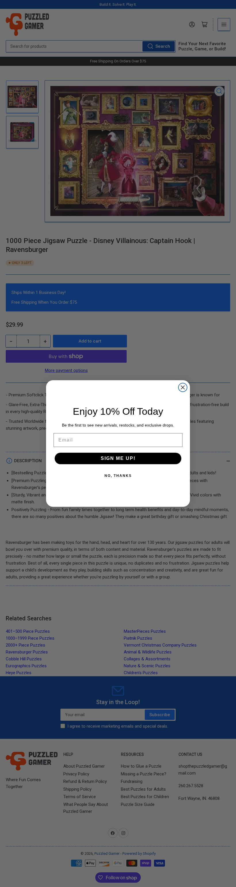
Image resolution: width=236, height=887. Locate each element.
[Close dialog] (182, 387)
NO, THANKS (118, 476)
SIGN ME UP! (118, 458)
